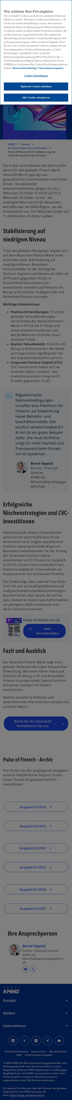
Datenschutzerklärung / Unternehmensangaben (37, 68)
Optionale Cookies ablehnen (36, 86)
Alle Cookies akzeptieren (36, 97)
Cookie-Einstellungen (36, 75)
